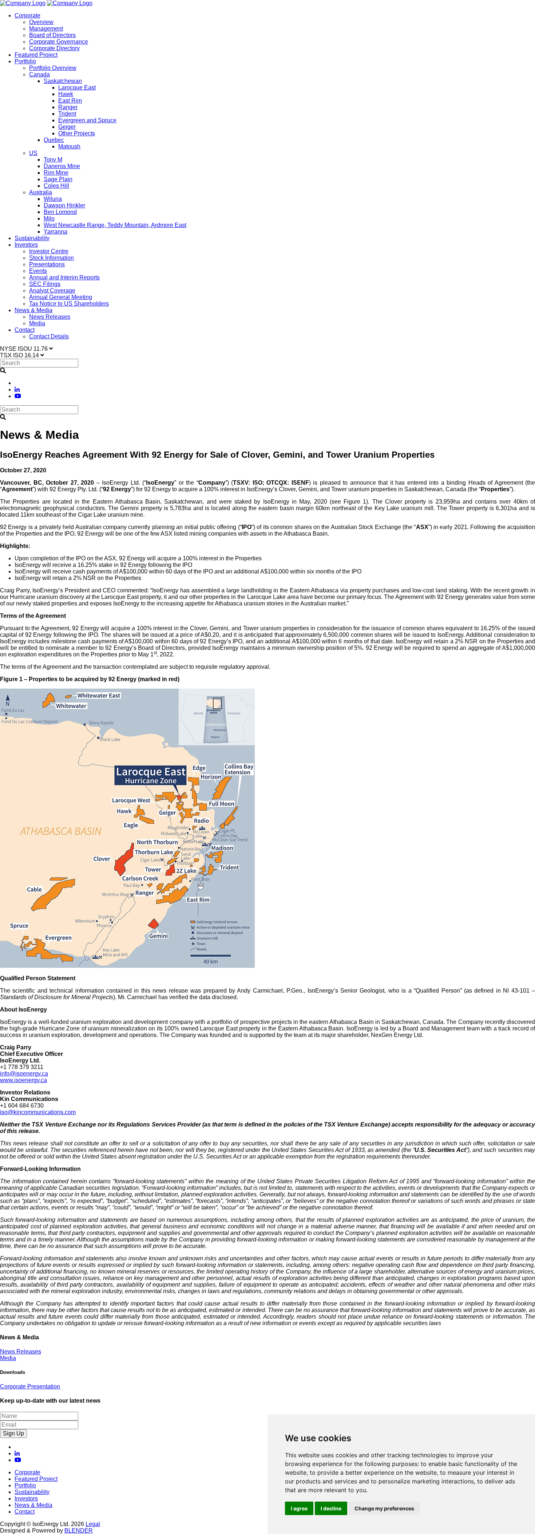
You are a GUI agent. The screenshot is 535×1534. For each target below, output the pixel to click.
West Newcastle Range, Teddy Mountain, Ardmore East (115, 225)
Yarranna (55, 231)
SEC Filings (44, 284)
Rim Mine (56, 173)
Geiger (67, 127)
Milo (49, 218)
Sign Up (13, 1433)
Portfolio (25, 61)
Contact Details (49, 336)
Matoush (69, 146)
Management (46, 28)
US (33, 153)
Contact (25, 330)
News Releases (49, 317)
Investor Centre (48, 251)
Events (38, 271)
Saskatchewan (63, 81)
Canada (39, 74)
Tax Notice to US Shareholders (69, 304)
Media (37, 323)
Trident (67, 114)
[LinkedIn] (17, 389)
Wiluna (53, 199)
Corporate (27, 15)
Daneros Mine (62, 166)
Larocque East (77, 87)
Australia (40, 192)
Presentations (47, 264)
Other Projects (76, 133)
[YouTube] (18, 396)
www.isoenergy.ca (23, 1080)
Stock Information (51, 258)
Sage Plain (58, 179)
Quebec (54, 140)
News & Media (33, 310)
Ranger (68, 107)
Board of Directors (52, 35)
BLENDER (78, 1530)
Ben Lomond (60, 212)
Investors (26, 245)
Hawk (65, 94)
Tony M (53, 159)
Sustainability (32, 238)
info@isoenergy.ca (24, 1073)
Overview (41, 22)
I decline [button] (331, 1508)
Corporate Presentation (30, 1386)
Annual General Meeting (60, 297)
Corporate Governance (58, 42)
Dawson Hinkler (64, 205)
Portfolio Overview (52, 68)
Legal (93, 1524)
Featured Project (36, 55)
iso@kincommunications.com (38, 1112)
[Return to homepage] (22, 3)
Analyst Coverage (52, 290)
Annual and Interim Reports (64, 277)
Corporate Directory (54, 48)
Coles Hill (56, 186)
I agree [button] (299, 1508)
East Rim (70, 101)
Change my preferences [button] (384, 1508)
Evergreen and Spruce (87, 120)
